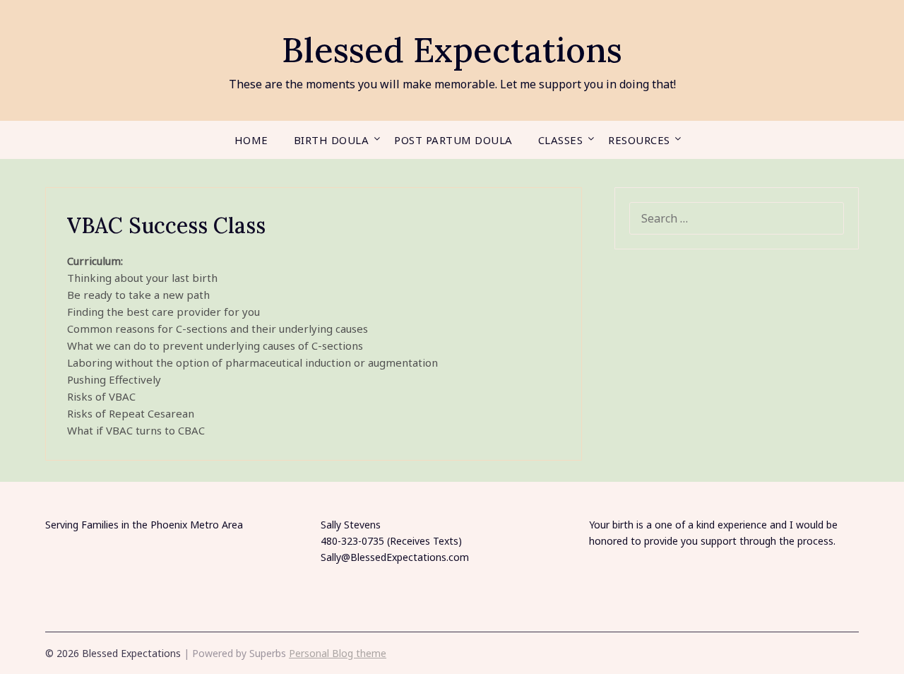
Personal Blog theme (337, 653)
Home (251, 140)
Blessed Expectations (452, 49)
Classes (560, 140)
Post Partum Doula (453, 140)
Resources (639, 140)
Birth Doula (331, 140)
